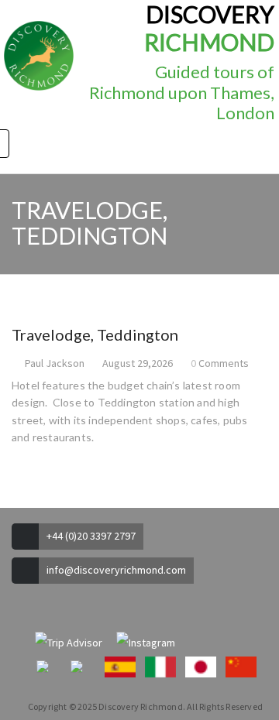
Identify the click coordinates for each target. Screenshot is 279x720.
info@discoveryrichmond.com (116, 570)
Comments (223, 363)
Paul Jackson (54, 363)
